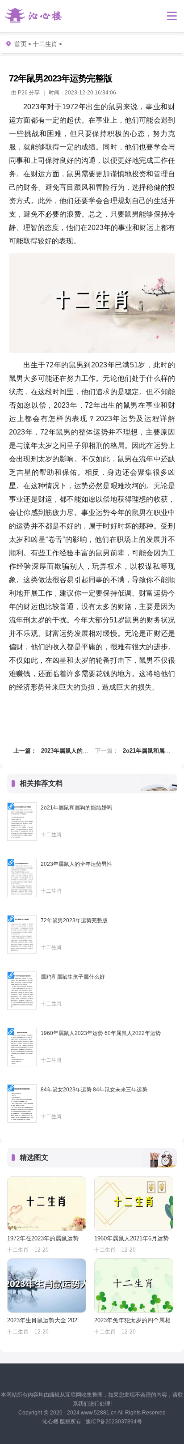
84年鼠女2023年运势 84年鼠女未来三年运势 (94, 1089)
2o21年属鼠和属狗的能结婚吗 (76, 808)
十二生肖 (45, 43)
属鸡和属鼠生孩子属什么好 (73, 977)
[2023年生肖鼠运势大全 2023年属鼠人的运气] (46, 1285)
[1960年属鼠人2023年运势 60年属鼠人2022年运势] (22, 1047)
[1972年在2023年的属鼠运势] (46, 1203)
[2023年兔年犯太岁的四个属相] (133, 1285)
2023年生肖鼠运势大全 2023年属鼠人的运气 (46, 1320)
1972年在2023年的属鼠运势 (43, 1238)
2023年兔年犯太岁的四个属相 (132, 1320)
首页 (20, 43)
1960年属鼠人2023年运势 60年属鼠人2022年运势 (101, 1033)
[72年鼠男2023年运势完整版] (22, 934)
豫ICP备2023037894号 (114, 1421)
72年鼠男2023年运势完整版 (74, 920)
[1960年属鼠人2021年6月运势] (133, 1203)
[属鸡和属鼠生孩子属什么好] (22, 990)
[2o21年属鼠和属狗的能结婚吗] (22, 821)
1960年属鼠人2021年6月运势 (131, 1238)
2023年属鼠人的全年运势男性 (79, 750)
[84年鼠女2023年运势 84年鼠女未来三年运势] (22, 1103)
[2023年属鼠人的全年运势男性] (22, 878)
